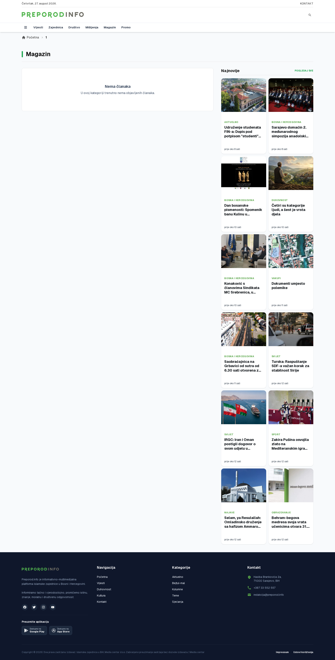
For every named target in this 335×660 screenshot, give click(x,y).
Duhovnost (280, 200)
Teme (175, 595)
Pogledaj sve (304, 70)
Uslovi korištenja (303, 652)
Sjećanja (177, 601)
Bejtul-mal (178, 583)
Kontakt (306, 3)
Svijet (276, 356)
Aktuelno (231, 122)
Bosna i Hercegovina (286, 122)
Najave (229, 512)
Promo (126, 27)
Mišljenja (91, 27)
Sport (276, 434)
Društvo (74, 27)
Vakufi (276, 278)
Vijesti (38, 27)
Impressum (282, 652)
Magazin (110, 27)
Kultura (101, 595)
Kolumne (177, 589)
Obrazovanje (281, 512)
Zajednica (55, 27)
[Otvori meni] (25, 27)
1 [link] (46, 37)
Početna (33, 37)
